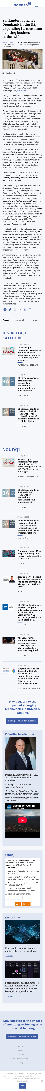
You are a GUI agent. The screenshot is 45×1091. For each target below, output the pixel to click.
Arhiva (21, 1054)
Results (26, 904)
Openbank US (18, 320)
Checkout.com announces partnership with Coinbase (20, 949)
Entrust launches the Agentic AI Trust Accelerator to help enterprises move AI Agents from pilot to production (22, 987)
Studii (21, 563)
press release (21, 90)
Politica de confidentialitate (21, 1058)
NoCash (5, 42)
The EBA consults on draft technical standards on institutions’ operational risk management (28, 384)
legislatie (23, 395)
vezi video (9, 956)
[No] (42, 1081)
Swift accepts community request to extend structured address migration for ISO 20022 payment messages (29, 353)
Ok (22, 1086)
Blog (11, 42)
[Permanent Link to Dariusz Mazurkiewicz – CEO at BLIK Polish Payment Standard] (20, 772)
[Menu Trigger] (36, 5)
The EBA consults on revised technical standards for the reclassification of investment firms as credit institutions (28, 415)
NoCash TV (12, 917)
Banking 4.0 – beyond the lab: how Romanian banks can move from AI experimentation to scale (30, 582)
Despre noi (21, 1046)
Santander (34, 320)
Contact (21, 1050)
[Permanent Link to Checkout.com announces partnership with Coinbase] (22, 945)
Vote (17, 904)
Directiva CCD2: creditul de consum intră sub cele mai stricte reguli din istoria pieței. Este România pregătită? (28, 644)
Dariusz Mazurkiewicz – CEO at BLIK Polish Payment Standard (21, 777)
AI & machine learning (29, 688)
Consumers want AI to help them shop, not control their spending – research (30, 555)
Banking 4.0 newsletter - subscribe (22, 721)
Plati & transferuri (28, 365)
